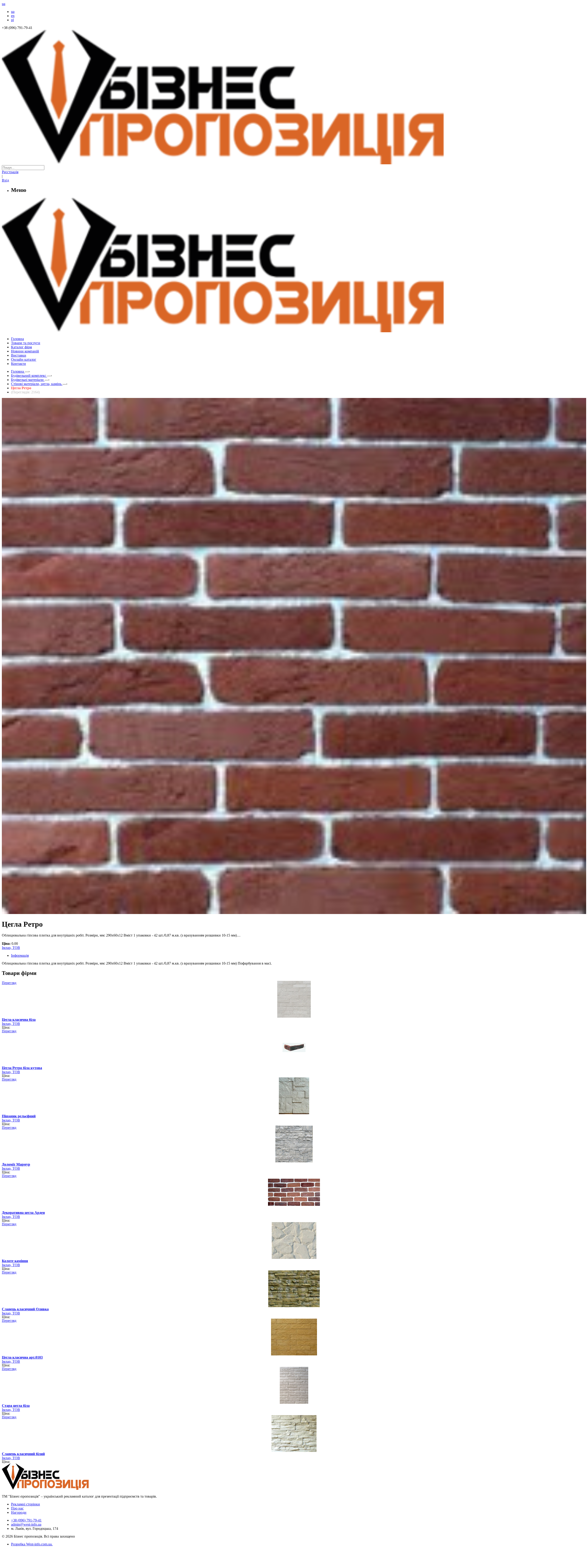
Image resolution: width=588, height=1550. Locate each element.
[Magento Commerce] (294, 330)
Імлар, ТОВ (11, 948)
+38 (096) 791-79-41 (26, 1520)
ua (12, 12)
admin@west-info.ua (26, 1524)
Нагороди (18, 1512)
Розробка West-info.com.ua (31, 1544)
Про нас (17, 1508)
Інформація (20, 955)
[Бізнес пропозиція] (294, 163)
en (12, 16)
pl (12, 20)
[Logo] (59, 1488)
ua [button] (3, 4)
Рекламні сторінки (25, 1504)
